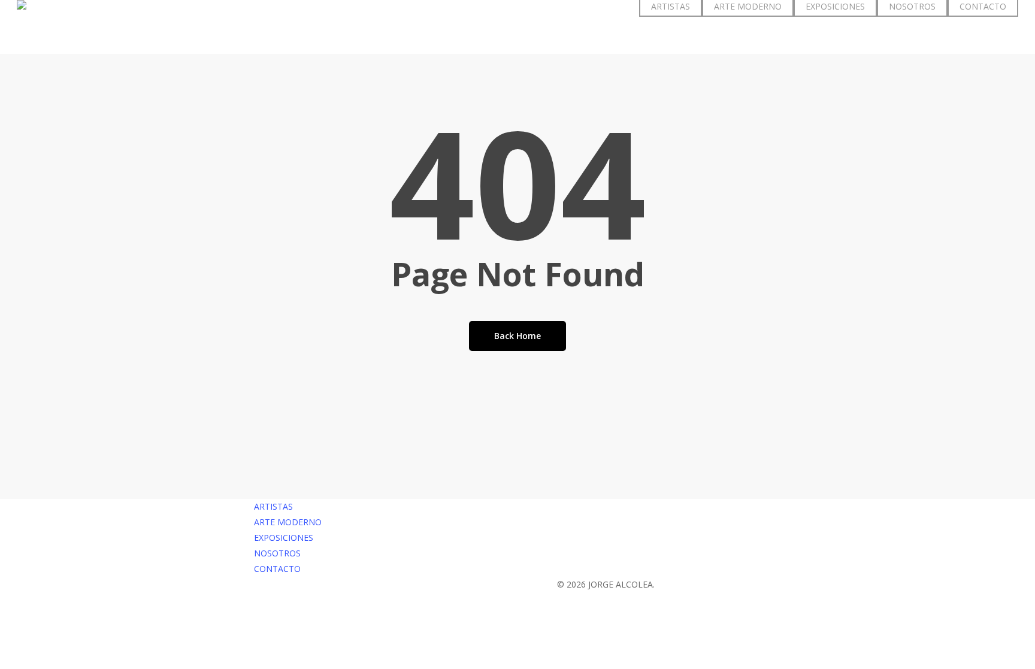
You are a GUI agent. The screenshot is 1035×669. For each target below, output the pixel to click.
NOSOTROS (277, 553)
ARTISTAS (273, 506)
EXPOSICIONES (283, 537)
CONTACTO (277, 568)
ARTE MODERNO (288, 522)
